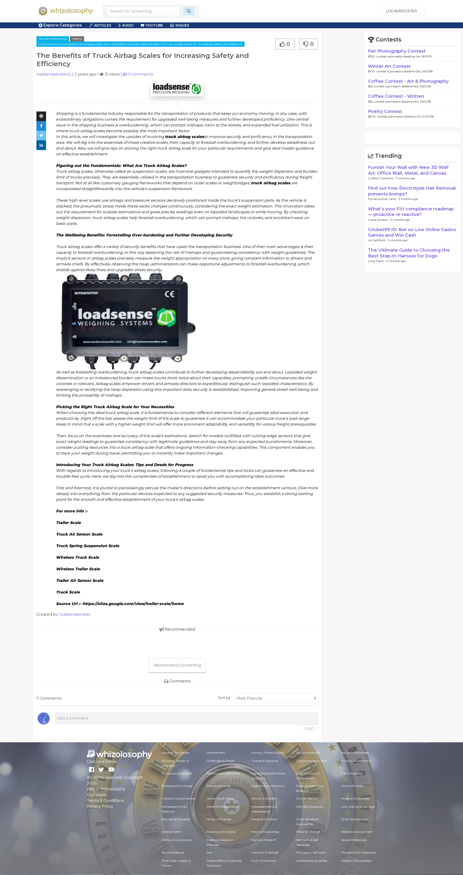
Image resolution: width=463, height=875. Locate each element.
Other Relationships (355, 819)
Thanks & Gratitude (264, 852)
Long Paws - (377, 261)
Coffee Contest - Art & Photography (408, 81)
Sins (209, 852)
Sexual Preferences (354, 840)
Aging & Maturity (308, 752)
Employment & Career (177, 786)
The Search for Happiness (358, 852)
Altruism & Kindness (53, 39)
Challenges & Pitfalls (220, 761)
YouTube (154, 25)
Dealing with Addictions (223, 773)
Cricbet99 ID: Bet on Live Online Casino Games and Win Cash (412, 232)
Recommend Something (177, 665)
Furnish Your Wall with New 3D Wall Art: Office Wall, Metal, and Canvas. (408, 170)
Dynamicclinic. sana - (383, 199)
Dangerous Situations (177, 773)
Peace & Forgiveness (265, 832)
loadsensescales (51, 74)
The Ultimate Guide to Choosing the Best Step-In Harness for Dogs (409, 253)
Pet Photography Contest (397, 51)
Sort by (224, 698)
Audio (128, 25)
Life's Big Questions (309, 806)
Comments (140, 74)
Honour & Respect (263, 798)
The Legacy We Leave (311, 852)
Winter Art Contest (389, 66)
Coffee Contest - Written (396, 96)
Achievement (215, 752)
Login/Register (401, 11)
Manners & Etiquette (176, 819)
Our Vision (97, 794)
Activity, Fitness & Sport (267, 752)
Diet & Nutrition (352, 773)
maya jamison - (379, 219)
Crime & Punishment (356, 761)
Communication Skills (311, 761)
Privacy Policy (100, 806)
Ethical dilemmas (218, 786)
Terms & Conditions (105, 800)
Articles (102, 25)
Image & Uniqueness (355, 798)
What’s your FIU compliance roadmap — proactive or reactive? (411, 211)
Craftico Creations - (382, 178)
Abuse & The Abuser (175, 752)
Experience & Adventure (267, 786)
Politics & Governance (177, 840)
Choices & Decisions (264, 761)
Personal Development (357, 832)
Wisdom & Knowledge (356, 860)
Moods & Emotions (264, 819)
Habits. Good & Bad (219, 798)
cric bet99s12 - (378, 240)
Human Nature (306, 798)
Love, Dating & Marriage (358, 806)
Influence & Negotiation (222, 806)
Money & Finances (218, 819)
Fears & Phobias (352, 786)
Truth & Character (264, 860)
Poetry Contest (385, 111)
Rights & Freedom (263, 840)
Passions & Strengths (220, 832)
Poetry (77, 39)
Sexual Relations (173, 852)
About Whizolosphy (106, 789)
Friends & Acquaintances (178, 798)
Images (182, 25)
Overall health (171, 832)
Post (309, 729)
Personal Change (308, 832)
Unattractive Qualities (311, 860)
